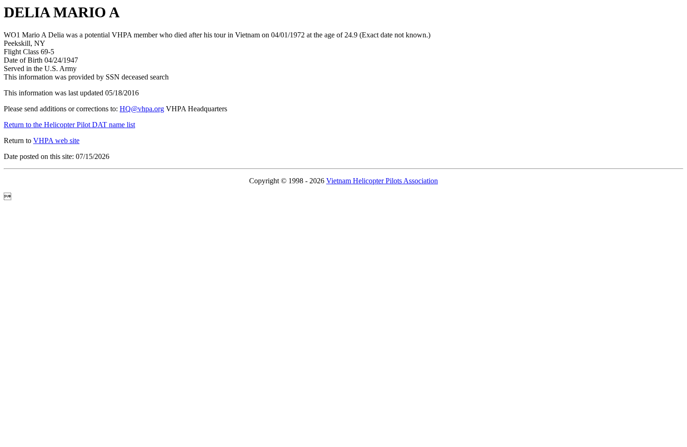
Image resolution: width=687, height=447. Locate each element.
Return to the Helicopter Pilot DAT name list (69, 125)
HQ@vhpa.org (142, 109)
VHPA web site (56, 140)
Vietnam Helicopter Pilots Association (382, 181)
